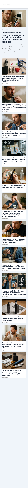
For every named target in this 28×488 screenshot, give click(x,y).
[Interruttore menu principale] (25, 4)
